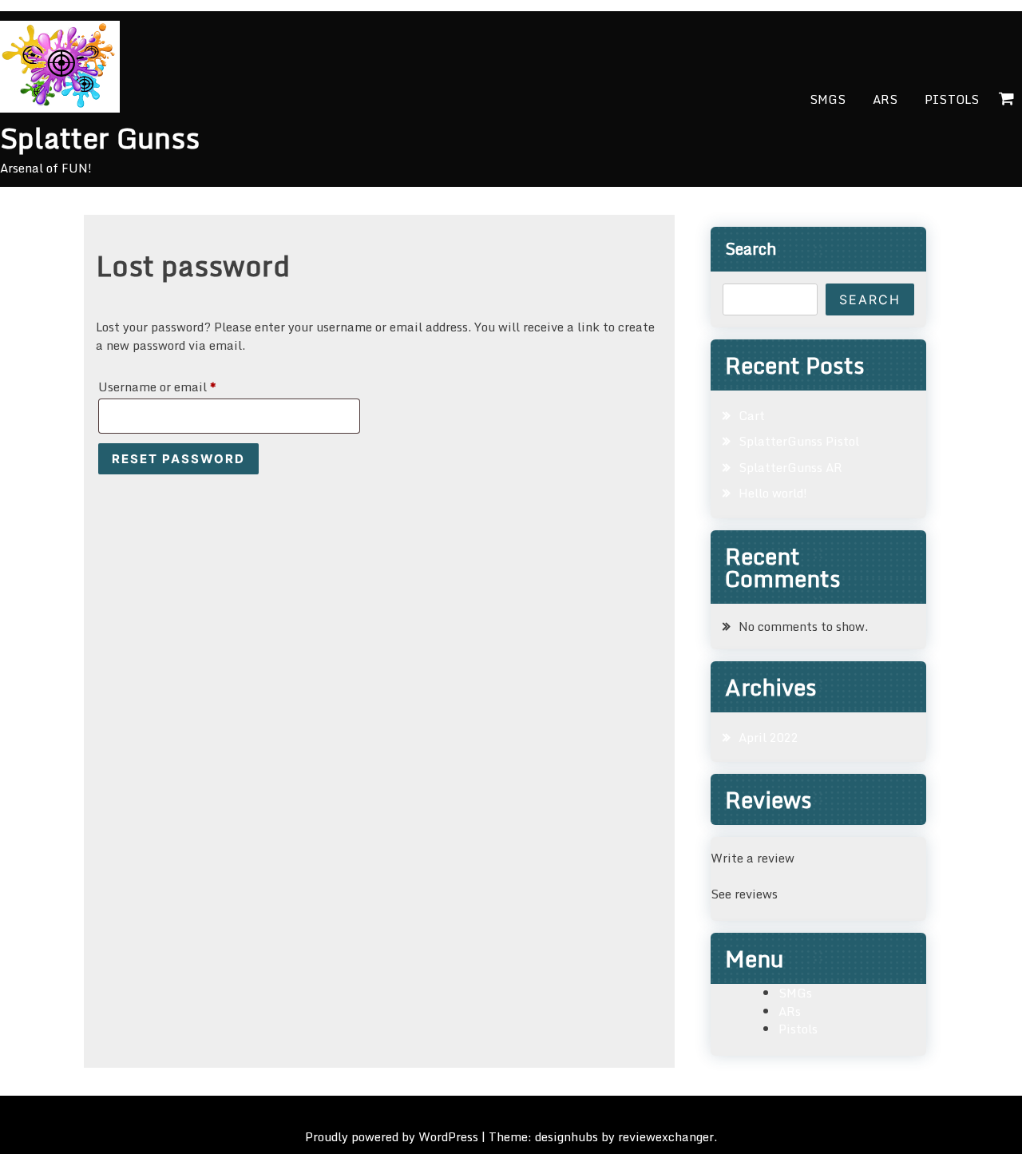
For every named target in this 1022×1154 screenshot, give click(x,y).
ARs (885, 99)
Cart (752, 415)
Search (751, 249)
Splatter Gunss (100, 138)
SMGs (828, 99)
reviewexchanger (666, 1136)
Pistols (952, 99)
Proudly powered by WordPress (393, 1136)
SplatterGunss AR (790, 467)
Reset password (178, 458)
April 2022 (768, 737)
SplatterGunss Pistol (799, 440)
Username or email (182, 386)
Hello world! (773, 492)
